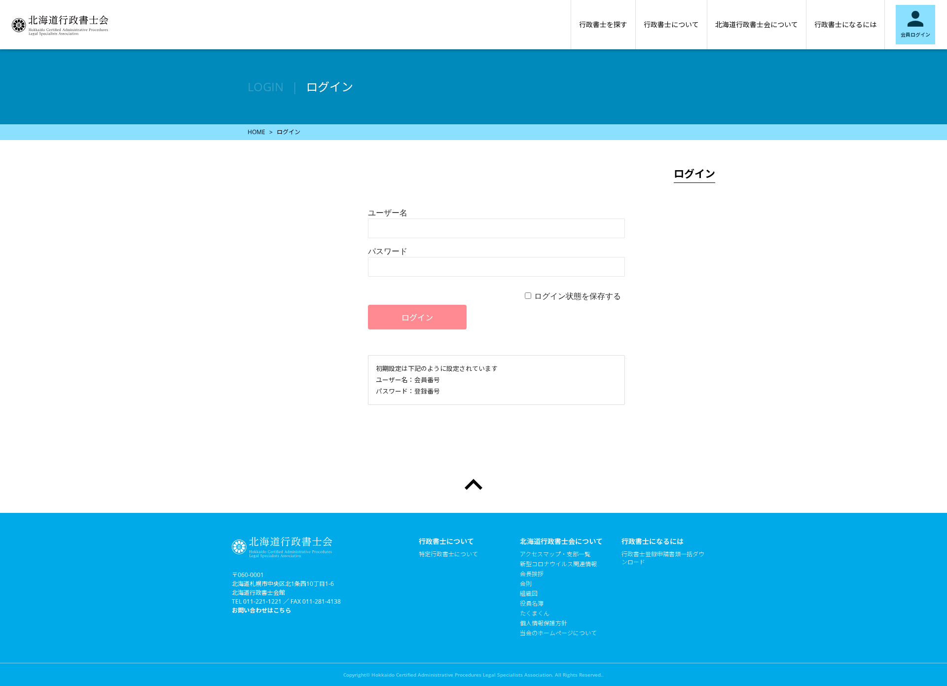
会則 (526, 584)
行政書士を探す (603, 24)
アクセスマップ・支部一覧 (555, 554)
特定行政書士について (448, 554)
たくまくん (534, 613)
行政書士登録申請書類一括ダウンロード (662, 558)
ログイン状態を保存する (577, 295)
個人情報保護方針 (543, 623)
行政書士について (671, 24)
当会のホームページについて (558, 633)
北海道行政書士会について (756, 24)
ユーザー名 (387, 212)
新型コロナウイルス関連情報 (558, 564)
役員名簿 (532, 604)
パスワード (387, 251)
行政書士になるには (845, 24)
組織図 (529, 594)
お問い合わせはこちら (261, 610)
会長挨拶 (532, 574)
